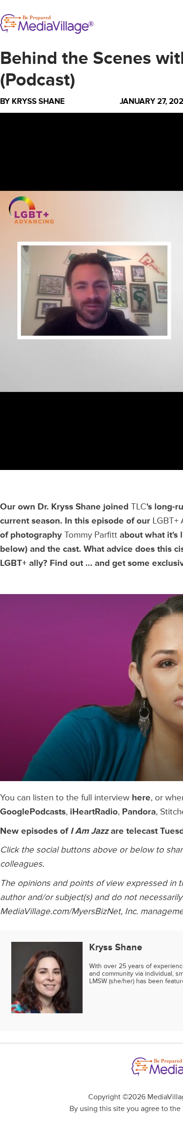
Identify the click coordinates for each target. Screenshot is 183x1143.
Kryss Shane (38, 101)
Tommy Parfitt (90, 535)
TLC (138, 506)
